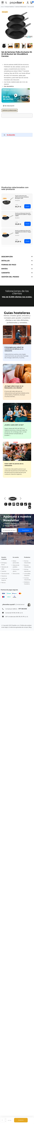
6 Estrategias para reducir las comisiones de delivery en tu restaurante (14, 348)
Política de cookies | (26, 625)
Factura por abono (16, 570)
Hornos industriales (27, 562)
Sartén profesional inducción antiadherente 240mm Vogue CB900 (23, 232)
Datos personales (16, 562)
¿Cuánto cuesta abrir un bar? (14, 425)
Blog (30, 627)
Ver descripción (9, 105)
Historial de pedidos (16, 566)
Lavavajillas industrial (27, 574)
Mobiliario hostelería (27, 583)
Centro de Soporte (4, 579)
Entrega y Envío (4, 563)
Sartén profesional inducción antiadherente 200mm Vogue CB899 (23, 214)
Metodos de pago (4, 568)
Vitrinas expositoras (27, 570)
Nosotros (4, 576)
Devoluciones (5, 573)
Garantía (3, 571)
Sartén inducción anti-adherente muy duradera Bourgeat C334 (22, 197)
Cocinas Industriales (27, 579)
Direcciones (16, 573)
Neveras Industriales (27, 566)
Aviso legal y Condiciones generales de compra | (15, 627)
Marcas (3, 582)
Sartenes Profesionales (9, 110)
